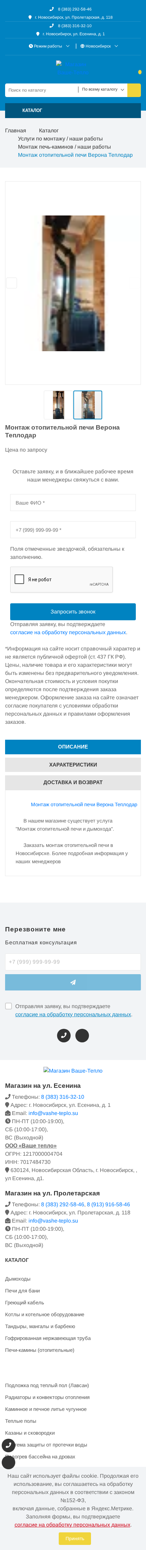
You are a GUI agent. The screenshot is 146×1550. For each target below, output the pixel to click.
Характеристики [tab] (73, 765)
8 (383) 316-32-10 (74, 25)
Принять (75, 1538)
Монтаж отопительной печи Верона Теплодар (84, 804)
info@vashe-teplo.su (53, 1113)
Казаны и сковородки (30, 1433)
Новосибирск (98, 46)
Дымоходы (18, 1279)
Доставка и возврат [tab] (73, 782)
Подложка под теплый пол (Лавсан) (47, 1385)
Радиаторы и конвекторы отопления (47, 1397)
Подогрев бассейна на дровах (40, 1456)
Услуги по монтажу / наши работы (60, 138)
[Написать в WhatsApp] (82, 1035)
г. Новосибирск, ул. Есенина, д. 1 (74, 34)
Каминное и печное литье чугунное (46, 1409)
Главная (15, 130)
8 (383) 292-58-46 (74, 9)
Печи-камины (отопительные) (39, 1350)
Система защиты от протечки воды (46, 1445)
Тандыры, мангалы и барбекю (40, 1326)
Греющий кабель (24, 1302)
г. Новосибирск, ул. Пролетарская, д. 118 (74, 17)
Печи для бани (22, 1290)
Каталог (49, 130)
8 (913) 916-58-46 (108, 1204)
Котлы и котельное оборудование (44, 1314)
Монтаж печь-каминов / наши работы (64, 147)
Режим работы (48, 46)
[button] (73, 110)
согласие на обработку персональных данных (73, 1014)
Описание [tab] (73, 747)
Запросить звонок (73, 612)
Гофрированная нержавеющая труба (48, 1338)
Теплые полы (20, 1421)
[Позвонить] (64, 1035)
